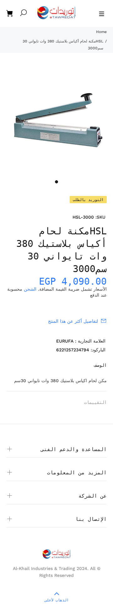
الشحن (30, 289)
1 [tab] (56, 181)
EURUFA (64, 340)
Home (101, 32)
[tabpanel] (56, 119)
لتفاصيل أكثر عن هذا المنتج (73, 321)
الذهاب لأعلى (57, 600)
